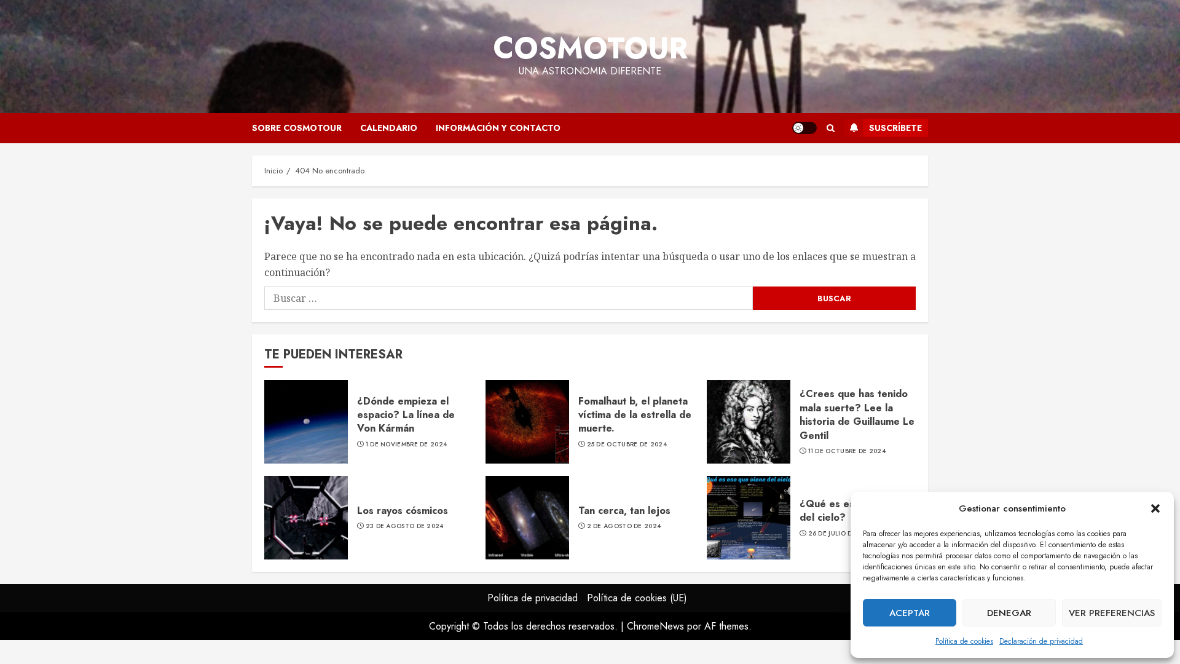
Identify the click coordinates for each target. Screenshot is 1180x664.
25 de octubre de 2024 (627, 444)
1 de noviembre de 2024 (406, 444)
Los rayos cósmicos (402, 511)
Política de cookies (964, 641)
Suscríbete (895, 128)
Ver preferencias (1112, 613)
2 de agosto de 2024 (624, 526)
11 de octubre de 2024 (847, 451)
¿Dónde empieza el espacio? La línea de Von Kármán (406, 415)
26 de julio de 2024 (841, 533)
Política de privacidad (532, 598)
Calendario (388, 128)
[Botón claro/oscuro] (804, 128)
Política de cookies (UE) (637, 598)
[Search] (830, 128)
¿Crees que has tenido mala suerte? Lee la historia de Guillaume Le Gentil (857, 414)
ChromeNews (655, 626)
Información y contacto (498, 128)
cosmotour (590, 48)
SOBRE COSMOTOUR (297, 128)
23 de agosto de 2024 (405, 526)
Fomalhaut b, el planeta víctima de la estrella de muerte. (634, 415)
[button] (1155, 508)
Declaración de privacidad (1041, 641)
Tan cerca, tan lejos (624, 511)
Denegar (1009, 613)
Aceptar (909, 613)
